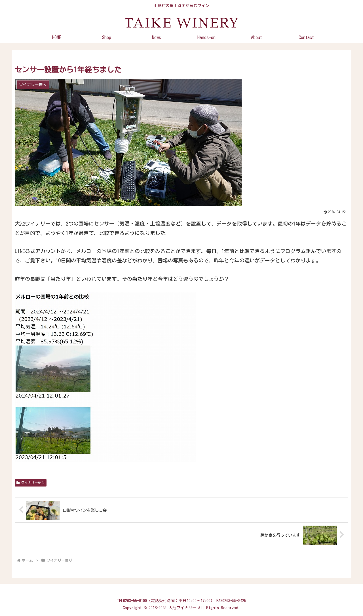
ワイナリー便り (33, 482)
